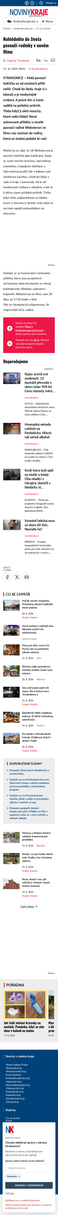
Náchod (41, 679)
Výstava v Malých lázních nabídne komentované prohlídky (36, 836)
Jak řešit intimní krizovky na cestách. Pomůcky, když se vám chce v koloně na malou (24, 1026)
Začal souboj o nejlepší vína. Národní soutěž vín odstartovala (38, 629)
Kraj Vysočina (13, 1074)
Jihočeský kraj (14, 1067)
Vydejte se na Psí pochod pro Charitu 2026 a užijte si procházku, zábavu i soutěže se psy (29, 799)
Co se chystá (43, 28)
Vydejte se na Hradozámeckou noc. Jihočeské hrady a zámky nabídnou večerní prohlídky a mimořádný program (30, 784)
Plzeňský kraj (13, 1094)
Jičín (39, 658)
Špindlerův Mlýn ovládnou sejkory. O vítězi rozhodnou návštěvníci (37, 716)
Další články (27, 906)
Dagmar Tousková (18, 60)
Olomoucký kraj (15, 1088)
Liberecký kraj (13, 1081)
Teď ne (9, 1193)
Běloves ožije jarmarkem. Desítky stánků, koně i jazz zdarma (37, 670)
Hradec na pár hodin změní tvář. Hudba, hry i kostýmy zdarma (37, 857)
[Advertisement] (29, 241)
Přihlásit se (51, 3)
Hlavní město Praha (17, 1064)
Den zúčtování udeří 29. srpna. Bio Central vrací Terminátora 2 (35, 691)
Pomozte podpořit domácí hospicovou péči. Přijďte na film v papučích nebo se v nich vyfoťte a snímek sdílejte (29, 813)
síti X (36, 339)
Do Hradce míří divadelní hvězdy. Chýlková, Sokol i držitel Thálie (36, 737)
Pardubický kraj (14, 1091)
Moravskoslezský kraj (18, 1084)
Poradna (15, 985)
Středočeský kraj (15, 1098)
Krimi (9, 1120)
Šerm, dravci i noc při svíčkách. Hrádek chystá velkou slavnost (36, 882)
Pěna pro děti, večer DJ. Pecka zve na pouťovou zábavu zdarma (36, 649)
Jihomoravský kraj (16, 1071)
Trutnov (40, 725)
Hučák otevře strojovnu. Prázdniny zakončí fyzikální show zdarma (37, 604)
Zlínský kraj (12, 1101)
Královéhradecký (22, 21)
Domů (6, 28)
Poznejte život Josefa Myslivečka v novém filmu (29, 772)
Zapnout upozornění (29, 1185)
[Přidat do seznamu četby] (53, 60)
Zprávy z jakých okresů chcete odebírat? (24, 1160)
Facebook (27, 3)
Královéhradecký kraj (18, 1078)
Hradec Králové (29, 617)
